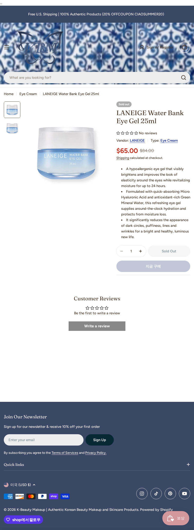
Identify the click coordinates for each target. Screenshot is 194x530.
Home (8, 94)
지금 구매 (153, 266)
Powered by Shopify (156, 510)
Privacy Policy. (95, 453)
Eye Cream (28, 94)
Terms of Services (65, 453)
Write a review (97, 326)
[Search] (183, 77)
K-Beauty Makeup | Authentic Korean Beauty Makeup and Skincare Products (77, 510)
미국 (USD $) (20, 485)
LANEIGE (137, 140)
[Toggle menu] (6, 47)
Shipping (122, 158)
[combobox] (97, 77)
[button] (127, 133)
